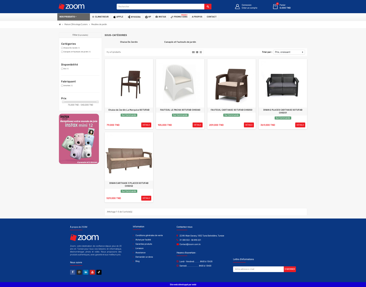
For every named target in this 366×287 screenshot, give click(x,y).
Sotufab (68, 86)
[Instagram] (79, 272)
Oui (66, 69)
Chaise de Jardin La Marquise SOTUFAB (128, 110)
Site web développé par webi (183, 284)
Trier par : (267, 52)
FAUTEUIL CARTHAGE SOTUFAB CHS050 (231, 110)
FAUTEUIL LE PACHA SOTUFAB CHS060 (180, 110)
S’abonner (290, 269)
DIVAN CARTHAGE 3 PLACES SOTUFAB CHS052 (129, 184)
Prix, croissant (282, 52)
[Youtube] (92, 272)
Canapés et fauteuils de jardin (77, 52)
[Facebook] (72, 272)
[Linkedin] (85, 272)
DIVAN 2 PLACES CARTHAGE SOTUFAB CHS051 (283, 111)
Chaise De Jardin (71, 48)
